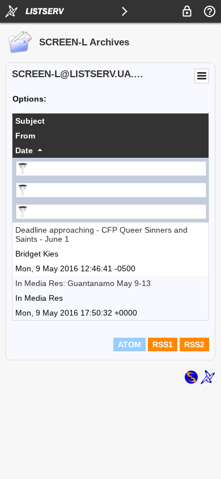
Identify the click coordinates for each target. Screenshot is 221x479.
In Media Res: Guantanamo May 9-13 (83, 283)
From (25, 135)
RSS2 (194, 344)
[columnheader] (110, 121)
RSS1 (162, 344)
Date (24, 150)
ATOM (129, 344)
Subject (30, 120)
